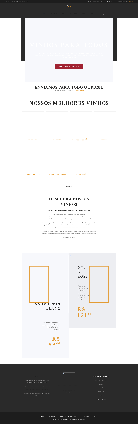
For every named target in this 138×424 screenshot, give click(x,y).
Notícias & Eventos (100, 380)
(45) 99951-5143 (69, 393)
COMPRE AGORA (79, 90)
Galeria (101, 395)
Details (33, 160)
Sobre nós (101, 392)
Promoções (101, 388)
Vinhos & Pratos (101, 399)
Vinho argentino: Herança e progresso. (37, 390)
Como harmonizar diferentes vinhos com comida (37, 386)
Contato (100, 384)
